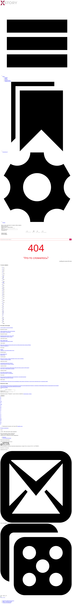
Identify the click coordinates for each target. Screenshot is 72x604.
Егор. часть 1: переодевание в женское (7, 368)
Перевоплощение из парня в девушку (7, 364)
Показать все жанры (4, 387)
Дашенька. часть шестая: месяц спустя (7, 350)
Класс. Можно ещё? (4, 340)
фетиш (15, 386)
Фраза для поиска (4, 229)
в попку (23, 385)
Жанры (6, 78)
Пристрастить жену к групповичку (6, 373)
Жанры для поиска (4, 226)
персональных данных (27, 393)
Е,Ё (3, 276)
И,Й (3, 282)
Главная (6, 77)
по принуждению (8, 385)
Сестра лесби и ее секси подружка (6, 327)
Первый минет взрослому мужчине (6, 377)
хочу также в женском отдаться (6, 372)
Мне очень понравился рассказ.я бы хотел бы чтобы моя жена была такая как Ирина (15, 344)
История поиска (7, 80)
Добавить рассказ (8, 81)
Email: (1, 391)
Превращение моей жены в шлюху (6, 341)
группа (12, 385)
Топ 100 (6, 79)
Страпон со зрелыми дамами (5, 359)
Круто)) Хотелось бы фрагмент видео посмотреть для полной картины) (13, 376)
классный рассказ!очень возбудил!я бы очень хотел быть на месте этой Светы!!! (14, 367)
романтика (27, 385)
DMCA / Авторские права (7, 601)
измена (4, 385)
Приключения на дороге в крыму (6, 336)
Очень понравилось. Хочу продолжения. (7, 331)
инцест (21, 385)
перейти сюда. (20, 426)
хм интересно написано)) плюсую (6, 363)
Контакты (4, 437)
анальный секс (52, 385)
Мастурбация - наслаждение (5, 332)
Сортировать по (4, 230)
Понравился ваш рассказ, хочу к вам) (7, 335)
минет (1, 385)
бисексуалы (7, 386)
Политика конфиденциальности (8, 600)
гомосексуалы (46, 385)
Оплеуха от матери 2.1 (4, 345)
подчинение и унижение (33, 385)
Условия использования (7, 602)
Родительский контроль (7, 438)
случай (39, 385)
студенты (3, 386)
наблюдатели (17, 385)
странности (11, 386)
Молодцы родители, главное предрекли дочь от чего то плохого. (12, 358)
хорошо (1, 349)
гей (14, 385)
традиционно (18, 386)
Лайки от (3, 228)
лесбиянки (42, 385)
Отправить (2, 395)
